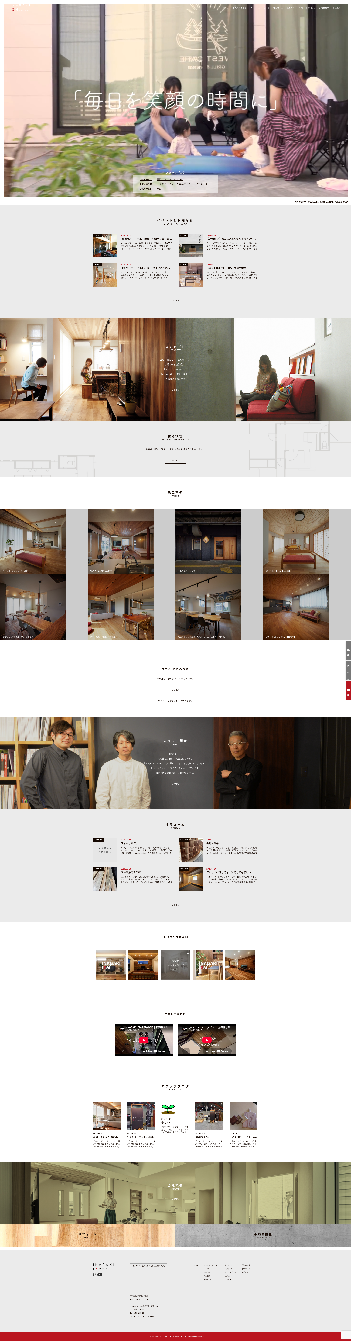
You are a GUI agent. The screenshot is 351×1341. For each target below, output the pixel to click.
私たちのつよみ (239, 8)
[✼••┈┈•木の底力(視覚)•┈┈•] (240, 965)
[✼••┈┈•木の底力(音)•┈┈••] (143, 965)
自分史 (266, 8)
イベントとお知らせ (306, 8)
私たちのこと (229, 1265)
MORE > (175, 301)
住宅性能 (207, 1272)
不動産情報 (263, 1235)
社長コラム (278, 8)
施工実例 (290, 8)
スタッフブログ (230, 1272)
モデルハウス (209, 1280)
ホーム (226, 8)
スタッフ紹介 (229, 1269)
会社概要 (336, 8)
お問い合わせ (247, 1272)
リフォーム (255, 8)
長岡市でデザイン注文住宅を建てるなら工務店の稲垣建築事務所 (180, 1336)
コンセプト (208, 1269)
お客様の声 (324, 8)
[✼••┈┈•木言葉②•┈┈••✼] (175, 965)
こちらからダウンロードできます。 (175, 701)
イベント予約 (348, 672)
